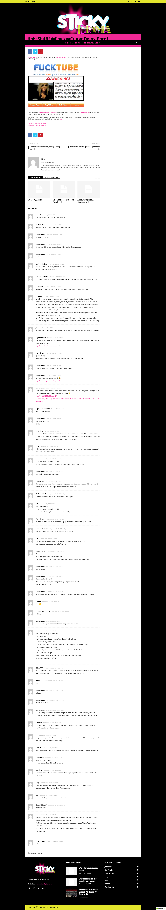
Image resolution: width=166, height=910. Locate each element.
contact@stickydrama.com (44, 884)
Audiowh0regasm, (62, 57)
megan (38, 601)
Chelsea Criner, (32, 57)
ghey (106, 877)
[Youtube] (139, 1)
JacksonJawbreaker (43, 611)
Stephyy (39, 722)
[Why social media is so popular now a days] (71, 882)
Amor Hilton (109, 873)
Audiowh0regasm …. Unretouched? (85, 201)
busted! (107, 883)
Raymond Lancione (43, 409)
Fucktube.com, (84, 113)
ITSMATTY (39, 668)
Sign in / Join (30, 1)
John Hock (108, 866)
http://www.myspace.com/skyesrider (48, 381)
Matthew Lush (109, 887)
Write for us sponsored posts (88, 869)
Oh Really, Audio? (35, 199)
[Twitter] (135, 1)
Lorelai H (39, 748)
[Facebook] (128, 1)
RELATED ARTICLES (35, 177)
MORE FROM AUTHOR (52, 177)
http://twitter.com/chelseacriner (37, 125)
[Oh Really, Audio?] (39, 189)
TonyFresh (40, 481)
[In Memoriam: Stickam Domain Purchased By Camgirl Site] (71, 892)
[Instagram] (132, 1)
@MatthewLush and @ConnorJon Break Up (84, 147)
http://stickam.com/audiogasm (37, 124)
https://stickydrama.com (47, 162)
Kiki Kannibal (109, 870)
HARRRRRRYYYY (41, 805)
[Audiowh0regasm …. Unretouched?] (88, 189)
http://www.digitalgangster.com (46, 346)
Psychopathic (41, 338)
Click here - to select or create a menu (82, 43)
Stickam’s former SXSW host (47, 113)
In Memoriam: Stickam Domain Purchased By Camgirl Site (88, 891)
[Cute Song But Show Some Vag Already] (64, 189)
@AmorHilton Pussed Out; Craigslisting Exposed (44, 147)
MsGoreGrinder (41, 494)
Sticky (43, 159)
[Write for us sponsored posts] (71, 871)
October (39, 770)
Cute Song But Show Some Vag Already (63, 201)
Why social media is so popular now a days (88, 879)
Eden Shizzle (40, 841)
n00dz (106, 880)
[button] (137, 42)
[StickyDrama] (83, 21)
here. (60, 119)
